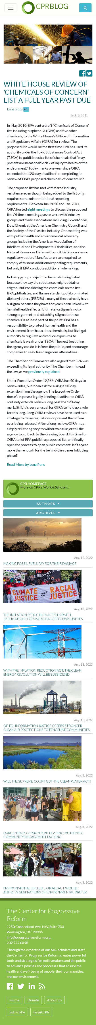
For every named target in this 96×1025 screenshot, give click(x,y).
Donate (33, 1000)
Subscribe (17, 1012)
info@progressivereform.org (29, 937)
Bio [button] (26, 109)
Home (14, 1000)
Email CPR (41, 1012)
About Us (54, 1000)
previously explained (44, 371)
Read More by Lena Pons (26, 464)
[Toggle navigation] (10, 7)
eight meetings (38, 209)
